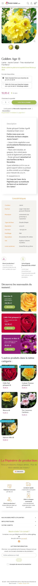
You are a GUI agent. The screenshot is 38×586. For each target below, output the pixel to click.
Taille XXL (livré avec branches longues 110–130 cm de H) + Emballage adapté (16, 85)
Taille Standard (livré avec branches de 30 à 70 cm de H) (16, 79)
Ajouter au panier (24, 102)
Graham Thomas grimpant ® (28, 384)
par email (24, 538)
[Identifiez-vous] (31, 3)
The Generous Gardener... (27, 411)
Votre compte (7, 525)
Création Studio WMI (23, 583)
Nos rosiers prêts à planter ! (13, 517)
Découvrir (20, 471)
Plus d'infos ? (6, 110)
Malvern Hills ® (8, 437)
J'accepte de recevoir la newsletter (20, 564)
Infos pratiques (8, 521)
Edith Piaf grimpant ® (7, 384)
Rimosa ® (6, 410)
